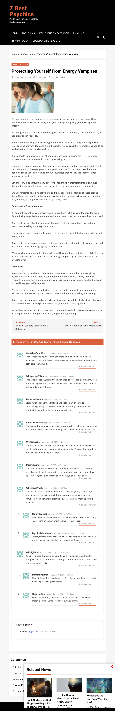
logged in (32, 631)
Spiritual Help (20, 64)
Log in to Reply (88, 367)
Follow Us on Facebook (54, 33)
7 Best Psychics (21, 11)
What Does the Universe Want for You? (97, 699)
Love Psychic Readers (46, 41)
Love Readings (20, 673)
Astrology (17, 667)
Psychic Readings (21, 685)
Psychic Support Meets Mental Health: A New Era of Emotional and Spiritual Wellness (69, 702)
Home (14, 33)
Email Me (78, 33)
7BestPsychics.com (23, 77)
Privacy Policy (20, 41)
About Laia (28, 33)
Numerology (18, 679)
